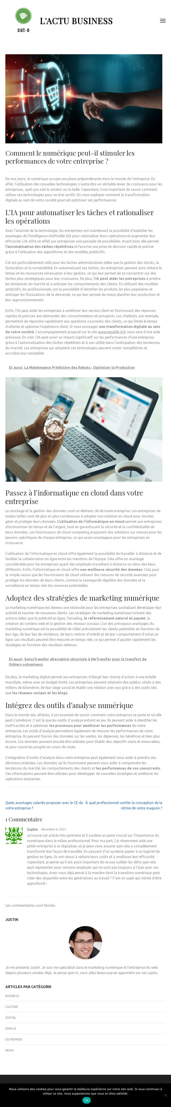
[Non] (165, 1095)
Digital (10, 1017)
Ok (87, 1100)
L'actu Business (76, 20)
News (9, 1050)
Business (12, 996)
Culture (11, 1007)
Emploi (10, 1028)
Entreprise (13, 1039)
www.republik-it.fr (112, 332)
